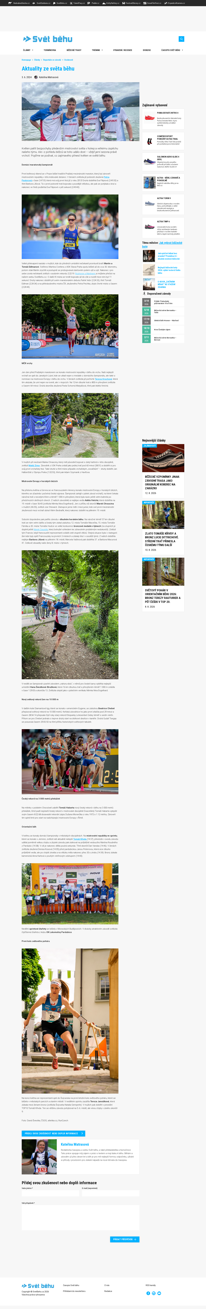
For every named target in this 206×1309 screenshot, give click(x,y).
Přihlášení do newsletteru (74, 1291)
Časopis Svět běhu (170, 50)
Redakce (108, 1291)
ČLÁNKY (26, 50)
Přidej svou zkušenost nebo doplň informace (51, 1133)
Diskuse (147, 50)
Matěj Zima (34, 465)
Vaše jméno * (27, 1188)
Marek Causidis (41, 529)
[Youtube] (159, 1293)
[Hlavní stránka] (45, 39)
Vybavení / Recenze (122, 50)
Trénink (96, 50)
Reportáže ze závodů (52, 60)
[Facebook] (148, 1293)
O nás (106, 1285)
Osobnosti (68, 60)
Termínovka (50, 50)
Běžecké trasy (74, 50)
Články (37, 60)
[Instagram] (153, 1293)
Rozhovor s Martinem (85, 273)
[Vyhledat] (181, 39)
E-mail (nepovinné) (89, 1188)
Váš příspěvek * (28, 1203)
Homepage (26, 60)
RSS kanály (151, 1285)
